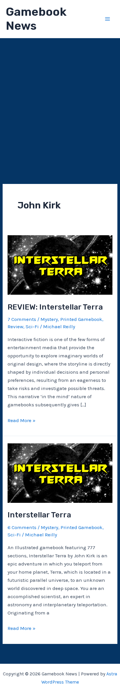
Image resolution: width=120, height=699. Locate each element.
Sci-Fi (32, 326)
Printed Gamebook (81, 319)
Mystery (49, 319)
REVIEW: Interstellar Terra (55, 307)
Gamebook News (36, 19)
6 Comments (22, 527)
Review (15, 326)
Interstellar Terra (39, 514)
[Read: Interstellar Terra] (60, 472)
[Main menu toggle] (107, 19)
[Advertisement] (60, 101)
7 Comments (22, 319)
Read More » (22, 420)
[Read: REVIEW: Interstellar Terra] (60, 264)
